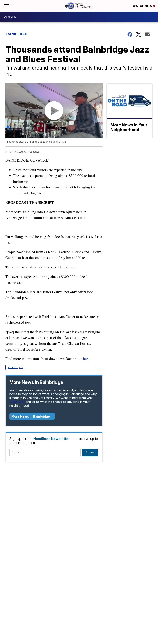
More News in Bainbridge (30, 416)
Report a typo (15, 367)
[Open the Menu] (6, 6)
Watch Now (143, 6)
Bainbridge (16, 34)
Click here (17, 402)
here (86, 358)
